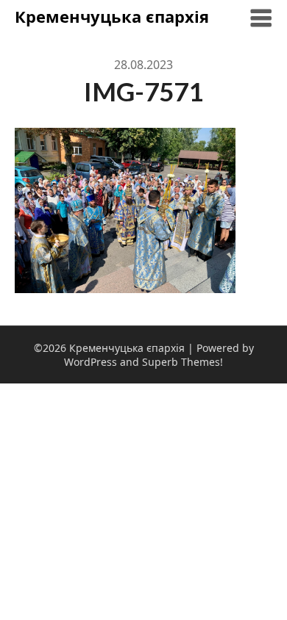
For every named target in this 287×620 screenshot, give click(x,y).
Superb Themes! (182, 362)
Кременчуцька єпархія (112, 16)
